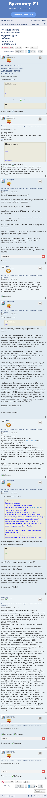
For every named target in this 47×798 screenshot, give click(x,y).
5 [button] (34, 52)
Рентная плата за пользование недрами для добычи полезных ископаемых (10, 36)
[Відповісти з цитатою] (40, 57)
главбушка (4, 597)
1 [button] (23, 52)
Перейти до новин (22, 14)
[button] (17, 51)
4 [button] (31, 52)
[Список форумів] (23, 4)
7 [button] (38, 52)
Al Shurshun (10, 56)
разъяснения (31, 441)
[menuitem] (8, 20)
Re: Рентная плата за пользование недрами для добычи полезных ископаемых (12, 69)
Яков (7, 266)
